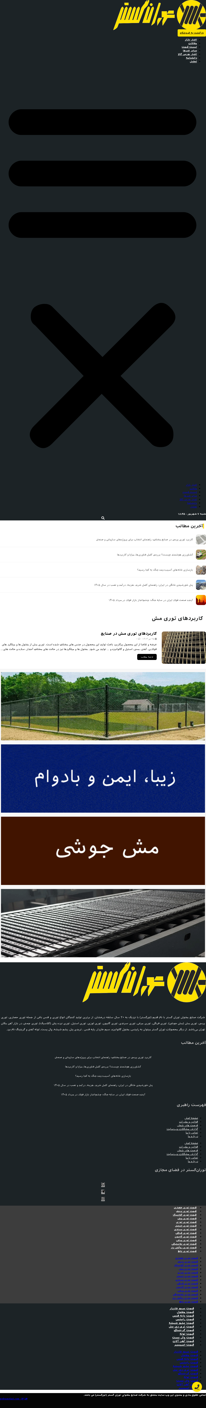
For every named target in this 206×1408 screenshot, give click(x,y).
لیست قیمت (189, 46)
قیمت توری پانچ (187, 1251)
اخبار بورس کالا (187, 54)
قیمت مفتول (185, 1312)
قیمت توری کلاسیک (185, 1215)
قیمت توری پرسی (186, 1211)
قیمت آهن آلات (183, 1341)
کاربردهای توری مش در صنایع (129, 633)
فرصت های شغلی (187, 1125)
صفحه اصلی (191, 1118)
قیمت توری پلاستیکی (184, 1244)
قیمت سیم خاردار (182, 1308)
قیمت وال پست (183, 1337)
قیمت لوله (187, 1334)
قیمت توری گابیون (186, 1236)
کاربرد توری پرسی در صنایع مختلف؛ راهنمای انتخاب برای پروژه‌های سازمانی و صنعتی (144, 539)
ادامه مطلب (147, 657)
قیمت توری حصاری (185, 1207)
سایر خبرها (190, 50)
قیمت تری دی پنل (181, 1326)
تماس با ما (192, 1132)
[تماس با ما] (197, 1387)
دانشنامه (191, 57)
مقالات (192, 43)
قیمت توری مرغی (186, 1240)
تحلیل (193, 61)
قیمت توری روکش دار (184, 1247)
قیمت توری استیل (186, 1225)
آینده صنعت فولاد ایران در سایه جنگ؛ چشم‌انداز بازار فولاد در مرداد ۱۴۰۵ (150, 600)
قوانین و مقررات (188, 1121)
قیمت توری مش (187, 1218)
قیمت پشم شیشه (181, 1323)
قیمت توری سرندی (185, 1229)
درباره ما (193, 1136)
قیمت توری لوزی (186, 1222)
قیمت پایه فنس (183, 1316)
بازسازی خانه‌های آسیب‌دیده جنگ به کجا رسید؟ (165, 569)
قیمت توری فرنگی (186, 1233)
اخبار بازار (191, 39)
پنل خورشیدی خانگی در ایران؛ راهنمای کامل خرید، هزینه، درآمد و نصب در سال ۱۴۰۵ (143, 584)
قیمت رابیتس (185, 1319)
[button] (102, 273)
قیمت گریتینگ (184, 1330)
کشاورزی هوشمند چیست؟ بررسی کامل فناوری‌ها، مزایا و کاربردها (155, 554)
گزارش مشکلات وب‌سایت (182, 1129)
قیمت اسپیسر (184, 1345)
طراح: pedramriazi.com (14, 1398)
